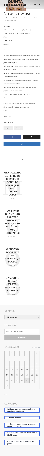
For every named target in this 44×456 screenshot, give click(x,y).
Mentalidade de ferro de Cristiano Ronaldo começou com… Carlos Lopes (12, 183)
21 (27, 375)
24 (7, 380)
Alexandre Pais (10, 18)
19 (17, 375)
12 (17, 369)
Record (18, 128)
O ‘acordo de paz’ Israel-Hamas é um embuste (12, 284)
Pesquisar (22, 337)
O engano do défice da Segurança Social (12, 255)
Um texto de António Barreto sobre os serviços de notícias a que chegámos (12, 222)
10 (7, 369)
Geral (21, 18)
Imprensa (8, 128)
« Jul (5, 394)
